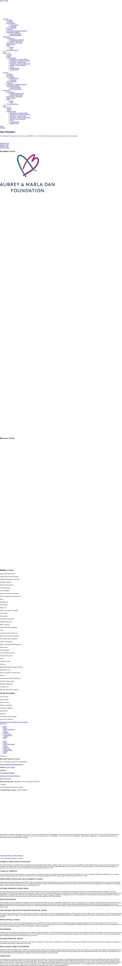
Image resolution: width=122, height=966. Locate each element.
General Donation (14, 68)
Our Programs (10, 38)
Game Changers (14, 25)
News (11, 48)
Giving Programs (11, 57)
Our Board (9, 20)
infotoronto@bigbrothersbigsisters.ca (13, 764)
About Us (5, 19)
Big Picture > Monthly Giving (18, 62)
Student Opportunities (15, 35)
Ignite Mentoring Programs (17, 40)
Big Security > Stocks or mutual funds (20, 63)
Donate (5, 728)
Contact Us (10, 29)
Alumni (9, 56)
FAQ (4, 51)
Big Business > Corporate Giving (18, 59)
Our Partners (10, 22)
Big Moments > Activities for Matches (20, 60)
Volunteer (9, 54)
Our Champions (11, 23)
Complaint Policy (7, 735)
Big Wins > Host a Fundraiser (18, 65)
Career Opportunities (15, 34)
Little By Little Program (16, 41)
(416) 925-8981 (11, 767)
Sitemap (5, 737)
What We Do (6, 37)
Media (8, 45)
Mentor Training (11, 44)
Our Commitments (11, 28)
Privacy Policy (7, 734)
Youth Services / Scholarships (14, 43)
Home (5, 726)
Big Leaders (13, 26)
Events (12, 66)
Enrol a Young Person (12, 50)
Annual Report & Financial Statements (17, 31)
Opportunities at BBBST (13, 32)
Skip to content (4, 0)
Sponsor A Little (14, 69)
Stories (12, 47)
